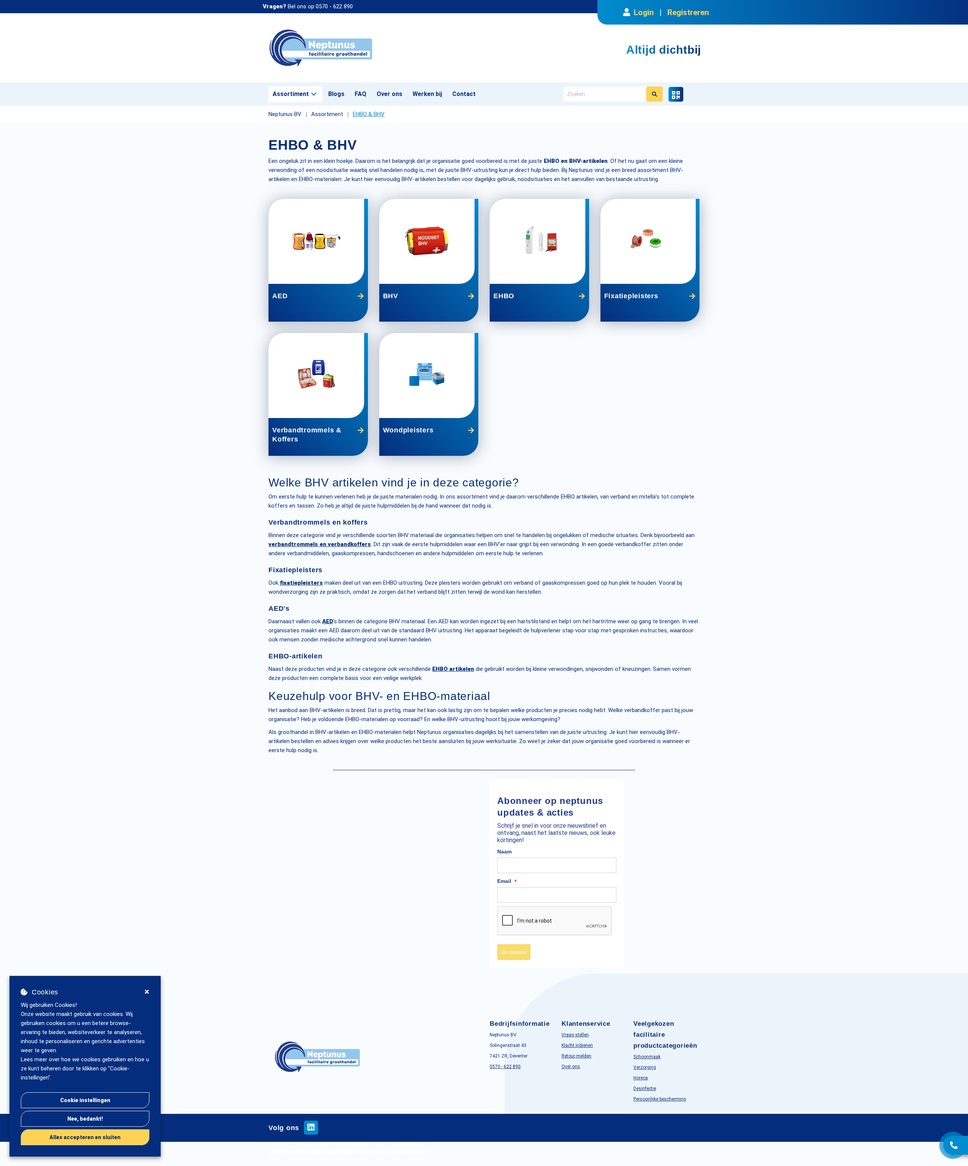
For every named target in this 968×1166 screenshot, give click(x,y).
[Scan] (676, 94)
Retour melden (576, 1056)
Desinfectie (644, 1088)
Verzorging (644, 1067)
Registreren (688, 12)
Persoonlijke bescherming (659, 1099)
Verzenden (514, 952)
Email (507, 881)
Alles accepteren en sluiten (85, 1137)
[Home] (373, 47)
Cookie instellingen (85, 1100)
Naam (504, 852)
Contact (464, 94)
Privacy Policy (371, 1152)
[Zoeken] (654, 94)
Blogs (336, 94)
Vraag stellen (575, 1034)
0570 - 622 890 (334, 6)
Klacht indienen (577, 1045)
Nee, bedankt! (85, 1119)
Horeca (640, 1078)
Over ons (389, 94)
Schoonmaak (647, 1056)
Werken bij (427, 94)
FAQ (360, 94)
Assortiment (291, 94)
